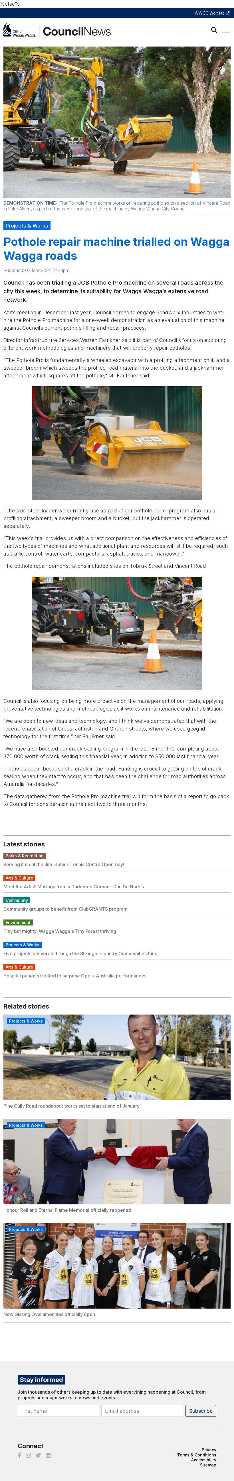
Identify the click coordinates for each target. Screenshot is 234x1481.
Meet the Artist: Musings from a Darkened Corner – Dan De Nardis (73, 887)
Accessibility (203, 1459)
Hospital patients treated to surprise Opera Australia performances (74, 976)
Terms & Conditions (196, 1454)
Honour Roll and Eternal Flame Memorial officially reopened (67, 1210)
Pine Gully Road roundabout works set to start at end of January (71, 1106)
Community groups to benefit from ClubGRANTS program (65, 909)
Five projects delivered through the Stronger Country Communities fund (80, 953)
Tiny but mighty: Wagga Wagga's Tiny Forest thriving (59, 931)
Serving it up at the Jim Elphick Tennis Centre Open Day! (63, 864)
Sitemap (208, 1464)
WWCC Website (210, 13)
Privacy (209, 1449)
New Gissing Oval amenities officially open (49, 1314)
